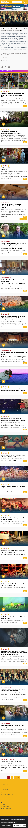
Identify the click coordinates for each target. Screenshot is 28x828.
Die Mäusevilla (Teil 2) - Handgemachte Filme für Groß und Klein (13, 551)
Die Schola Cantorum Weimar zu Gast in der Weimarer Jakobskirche (13, 689)
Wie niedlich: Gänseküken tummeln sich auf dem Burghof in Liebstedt (13, 317)
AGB (4, 804)
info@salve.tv (6, 789)
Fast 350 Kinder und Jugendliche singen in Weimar (14, 353)
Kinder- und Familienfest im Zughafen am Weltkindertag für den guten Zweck (13, 244)
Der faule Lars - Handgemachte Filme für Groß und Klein (13, 617)
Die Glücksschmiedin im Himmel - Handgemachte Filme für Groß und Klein (13, 419)
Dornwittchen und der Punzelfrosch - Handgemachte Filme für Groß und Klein (13, 389)
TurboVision (11, 794)
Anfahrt (4, 803)
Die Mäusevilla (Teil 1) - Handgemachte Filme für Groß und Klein (13, 584)
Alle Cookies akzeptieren (19, 825)
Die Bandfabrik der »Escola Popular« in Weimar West (12, 280)
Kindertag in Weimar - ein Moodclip (11, 761)
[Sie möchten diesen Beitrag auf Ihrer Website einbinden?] (5, 67)
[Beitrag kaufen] (9, 67)
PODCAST (22, 219)
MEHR (24, 106)
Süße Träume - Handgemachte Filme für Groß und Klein (13, 487)
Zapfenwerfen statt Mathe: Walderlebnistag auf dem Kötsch (11, 132)
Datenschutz (6, 806)
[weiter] (15, 777)
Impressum (5, 793)
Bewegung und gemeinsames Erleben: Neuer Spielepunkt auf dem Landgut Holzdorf (12, 95)
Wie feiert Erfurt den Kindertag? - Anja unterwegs (12, 726)
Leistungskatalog (7, 808)
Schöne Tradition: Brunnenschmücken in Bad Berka (13, 168)
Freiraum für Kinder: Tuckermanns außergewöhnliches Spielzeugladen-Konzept (12, 205)
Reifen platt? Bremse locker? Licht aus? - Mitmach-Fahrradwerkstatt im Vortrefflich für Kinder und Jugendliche (14, 652)
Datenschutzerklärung (12, 822)
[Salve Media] (14, 7)
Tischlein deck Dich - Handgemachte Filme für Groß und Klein (14, 518)
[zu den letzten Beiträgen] (18, 777)
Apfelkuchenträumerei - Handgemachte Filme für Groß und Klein (13, 455)
